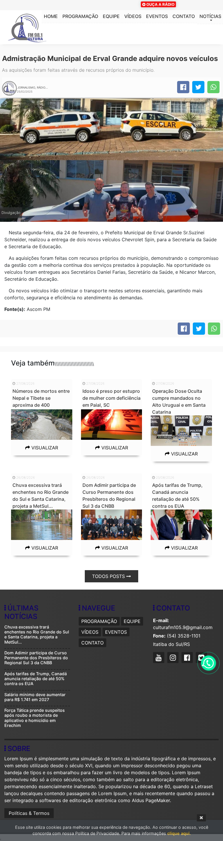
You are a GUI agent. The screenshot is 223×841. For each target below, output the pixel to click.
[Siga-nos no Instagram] (173, 658)
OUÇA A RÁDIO (160, 4)
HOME (51, 16)
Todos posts (109, 576)
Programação (80, 16)
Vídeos (132, 16)
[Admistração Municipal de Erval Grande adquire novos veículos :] (213, 87)
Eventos (157, 16)
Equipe (111, 16)
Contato (183, 16)
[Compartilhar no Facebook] (183, 87)
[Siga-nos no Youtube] (159, 658)
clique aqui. (179, 833)
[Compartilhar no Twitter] (198, 87)
